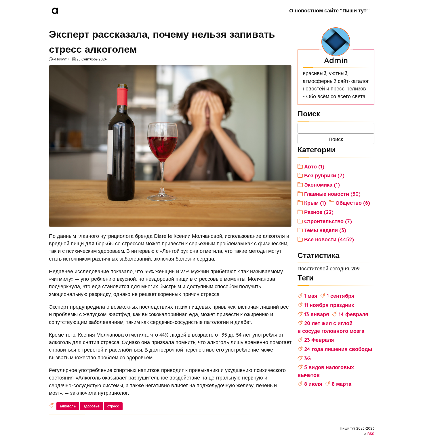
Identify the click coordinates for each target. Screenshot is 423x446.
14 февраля (353, 314)
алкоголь (68, 406)
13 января (316, 314)
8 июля (313, 384)
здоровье (91, 406)
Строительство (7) (328, 221)
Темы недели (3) (325, 230)
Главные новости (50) (332, 194)
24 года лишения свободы (338, 349)
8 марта (341, 384)
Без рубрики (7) (324, 175)
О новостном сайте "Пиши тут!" (329, 10)
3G (307, 358)
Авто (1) (314, 166)
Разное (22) (319, 212)
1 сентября (341, 296)
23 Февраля (319, 340)
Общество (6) (353, 203)
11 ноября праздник (329, 305)
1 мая (310, 296)
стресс (113, 406)
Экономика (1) (322, 184)
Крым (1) (315, 203)
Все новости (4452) (329, 239)
